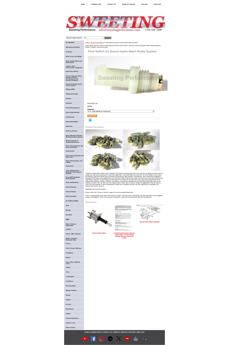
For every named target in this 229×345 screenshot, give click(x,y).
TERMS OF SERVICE (128, 4)
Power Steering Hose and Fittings (74, 161)
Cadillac (68, 229)
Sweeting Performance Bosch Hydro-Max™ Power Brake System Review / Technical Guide (124, 235)
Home (87, 42)
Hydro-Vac (69, 126)
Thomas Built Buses (72, 318)
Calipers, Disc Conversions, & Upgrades (74, 66)
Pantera (68, 299)
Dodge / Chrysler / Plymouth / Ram (72, 239)
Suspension (70, 166)
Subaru (68, 313)
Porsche (68, 304)
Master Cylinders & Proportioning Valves (72, 141)
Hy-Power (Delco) (71, 131)
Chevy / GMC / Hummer (73, 234)
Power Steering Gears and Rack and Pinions (74, 146)
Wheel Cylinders (71, 196)
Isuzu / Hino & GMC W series (73, 262)
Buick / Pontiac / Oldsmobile (71, 224)
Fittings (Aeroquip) (72, 94)
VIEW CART (157, 4)
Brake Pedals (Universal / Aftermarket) (74, 61)
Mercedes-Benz (71, 286)
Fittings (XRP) (70, 89)
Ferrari (68, 243)
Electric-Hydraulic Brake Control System (74, 84)
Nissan (68, 295)
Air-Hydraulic (70, 117)
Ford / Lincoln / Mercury (73, 248)
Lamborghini (70, 276)
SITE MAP (144, 4)
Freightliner (69, 253)
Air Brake (69, 52)
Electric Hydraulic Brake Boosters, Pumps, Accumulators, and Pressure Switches (74, 78)
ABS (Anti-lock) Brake (73, 47)
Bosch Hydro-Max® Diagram (150, 222)
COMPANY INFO (96, 4)
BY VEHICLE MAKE (72, 201)
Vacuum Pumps (71, 191)
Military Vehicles (71, 290)
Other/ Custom (70, 327)
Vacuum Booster (71, 187)
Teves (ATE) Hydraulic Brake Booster (73, 177)
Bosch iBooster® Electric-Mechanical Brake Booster (74, 136)
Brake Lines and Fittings (74, 56)
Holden (68, 257)
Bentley (68, 210)
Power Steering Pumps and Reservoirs (74, 156)
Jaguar (68, 267)
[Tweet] (90, 121)
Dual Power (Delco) (72, 71)
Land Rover (69, 281)
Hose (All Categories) (73, 107)
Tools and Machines (72, 182)
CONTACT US (111, 4)
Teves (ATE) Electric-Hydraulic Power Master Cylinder (73, 172)
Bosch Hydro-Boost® (72, 112)
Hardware (69, 103)
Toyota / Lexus (70, 323)
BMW (67, 219)
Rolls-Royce (70, 309)
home (83, 4)
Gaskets (68, 98)
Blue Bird (69, 214)
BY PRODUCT (70, 42)
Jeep (67, 272)
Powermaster (70, 151)
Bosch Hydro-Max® (97, 42)
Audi (67, 205)
